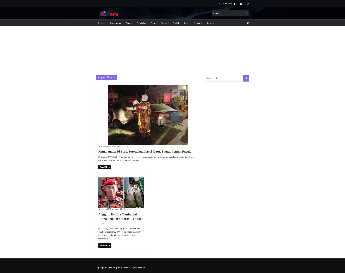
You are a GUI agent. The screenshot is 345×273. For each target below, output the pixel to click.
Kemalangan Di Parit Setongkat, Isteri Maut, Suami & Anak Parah (144, 151)
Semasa (101, 23)
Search (246, 78)
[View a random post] (248, 23)
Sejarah (210, 23)
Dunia (153, 23)
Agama (129, 23)
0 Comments (127, 209)
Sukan (186, 23)
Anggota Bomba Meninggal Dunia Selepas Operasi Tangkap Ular (121, 218)
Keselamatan (115, 23)
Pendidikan (142, 23)
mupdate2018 (124, 146)
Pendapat (198, 23)
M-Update (117, 267)
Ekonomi (165, 23)
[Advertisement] (172, 46)
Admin (116, 209)
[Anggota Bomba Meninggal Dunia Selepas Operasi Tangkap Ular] (121, 192)
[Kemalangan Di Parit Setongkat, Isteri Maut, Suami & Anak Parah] (148, 115)
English (176, 23)
